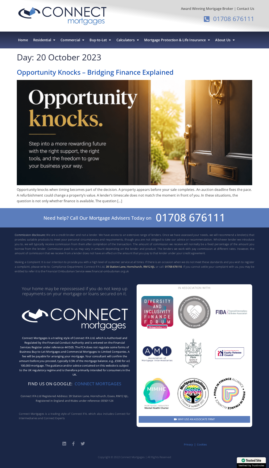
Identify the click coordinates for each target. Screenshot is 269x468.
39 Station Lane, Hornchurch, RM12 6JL (130, 267)
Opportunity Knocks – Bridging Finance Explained (95, 72)
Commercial (70, 40)
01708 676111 (190, 217)
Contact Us (245, 8)
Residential (42, 40)
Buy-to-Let (98, 40)
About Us (223, 40)
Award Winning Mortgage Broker (207, 8)
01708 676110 (173, 267)
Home (23, 40)
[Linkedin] (64, 444)
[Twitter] (83, 444)
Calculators (125, 40)
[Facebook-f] (73, 444)
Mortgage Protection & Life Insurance (175, 40)
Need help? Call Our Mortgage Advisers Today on (98, 218)
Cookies (202, 444)
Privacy (188, 444)
